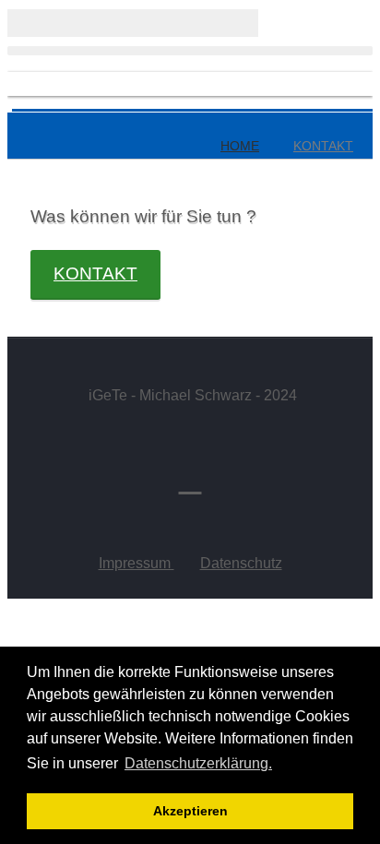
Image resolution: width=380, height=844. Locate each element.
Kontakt (95, 273)
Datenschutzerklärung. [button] (198, 763)
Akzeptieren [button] (190, 810)
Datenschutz (241, 563)
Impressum (136, 563)
